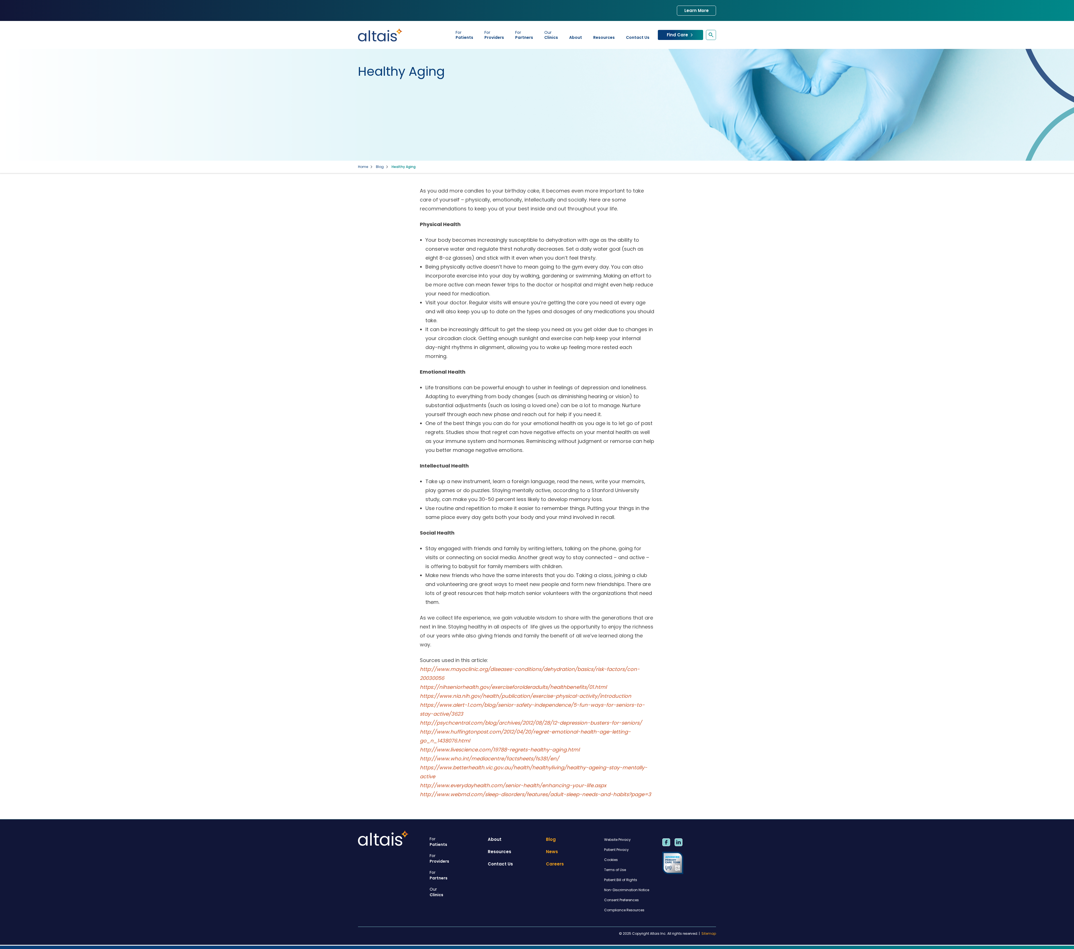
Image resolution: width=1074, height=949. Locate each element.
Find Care (677, 35)
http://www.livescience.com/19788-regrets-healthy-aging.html (500, 749)
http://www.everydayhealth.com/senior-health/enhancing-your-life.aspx (513, 785)
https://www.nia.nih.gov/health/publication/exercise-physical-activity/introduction (525, 695)
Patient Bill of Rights (620, 879)
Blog (380, 167)
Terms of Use (615, 869)
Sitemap (708, 933)
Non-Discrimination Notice (626, 890)
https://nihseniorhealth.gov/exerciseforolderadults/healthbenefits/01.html (513, 687)
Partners (524, 35)
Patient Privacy (616, 849)
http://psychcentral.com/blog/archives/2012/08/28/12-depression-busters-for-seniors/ (531, 722)
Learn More (696, 10)
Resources (604, 37)
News (552, 852)
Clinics (551, 35)
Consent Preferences (621, 900)
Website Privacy (617, 839)
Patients (464, 35)
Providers (494, 35)
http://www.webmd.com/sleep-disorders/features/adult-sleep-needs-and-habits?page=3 (535, 794)
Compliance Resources (624, 910)
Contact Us (637, 37)
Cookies (611, 859)
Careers (555, 864)
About (575, 37)
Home (363, 167)
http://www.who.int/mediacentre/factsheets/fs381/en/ (489, 758)
